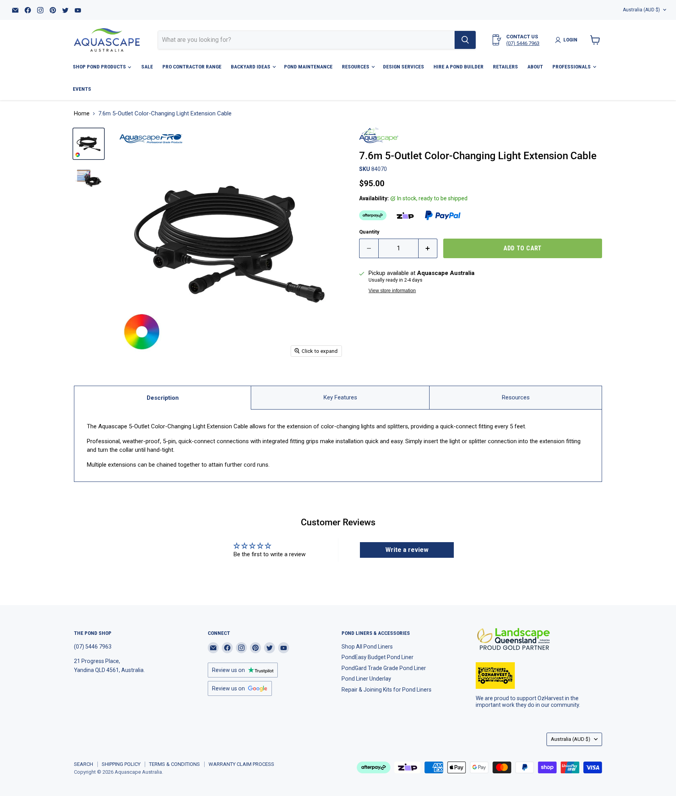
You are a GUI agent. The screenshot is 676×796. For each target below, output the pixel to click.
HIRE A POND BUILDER (458, 66)
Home (82, 113)
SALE (147, 66)
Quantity (369, 232)
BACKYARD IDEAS (251, 66)
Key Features (340, 397)
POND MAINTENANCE (308, 66)
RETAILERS (505, 66)
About (535, 66)
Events (82, 89)
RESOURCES (356, 66)
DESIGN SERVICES (403, 66)
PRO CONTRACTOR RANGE (191, 66)
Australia (641, 10)
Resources (516, 397)
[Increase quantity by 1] (428, 248)
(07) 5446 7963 (522, 43)
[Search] (465, 40)
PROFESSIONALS (572, 66)
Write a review (406, 549)
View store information (392, 290)
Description (163, 397)
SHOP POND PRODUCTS (100, 66)
